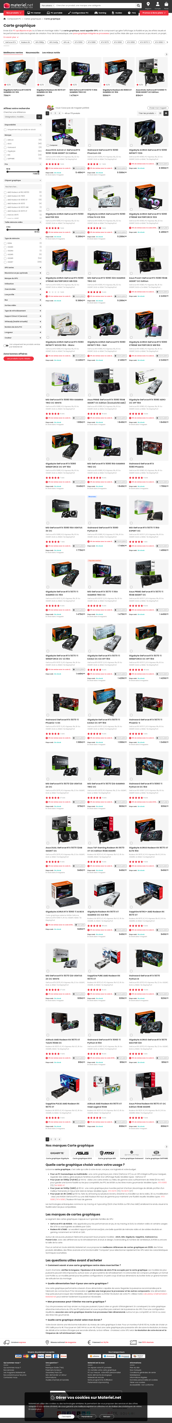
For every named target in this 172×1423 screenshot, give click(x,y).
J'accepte (66, 1416)
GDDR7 (24, 262)
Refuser (106, 1416)
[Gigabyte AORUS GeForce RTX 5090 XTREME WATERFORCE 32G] (148, 196)
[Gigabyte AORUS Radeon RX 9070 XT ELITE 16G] (148, 830)
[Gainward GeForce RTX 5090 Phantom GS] (107, 132)
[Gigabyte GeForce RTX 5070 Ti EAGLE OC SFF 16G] (107, 702)
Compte (158, 9)
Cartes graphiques (33, 18)
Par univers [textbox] (47, 5)
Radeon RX (25, 42)
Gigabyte (24, 151)
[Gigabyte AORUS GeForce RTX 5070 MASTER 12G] (148, 1022)
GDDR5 (24, 254)
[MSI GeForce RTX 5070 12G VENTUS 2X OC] (65, 766)
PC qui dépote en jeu (22, 30)
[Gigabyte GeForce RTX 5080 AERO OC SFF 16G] (148, 382)
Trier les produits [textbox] (146, 113)
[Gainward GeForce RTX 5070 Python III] (148, 958)
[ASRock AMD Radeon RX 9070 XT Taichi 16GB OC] (65, 1022)
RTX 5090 (78, 42)
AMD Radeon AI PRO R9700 (24, 192)
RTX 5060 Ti (160, 42)
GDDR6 (24, 258)
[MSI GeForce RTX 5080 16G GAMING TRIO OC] (107, 446)
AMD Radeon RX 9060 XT (24, 199)
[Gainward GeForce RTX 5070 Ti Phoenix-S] (148, 702)
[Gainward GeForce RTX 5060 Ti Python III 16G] (107, 1022)
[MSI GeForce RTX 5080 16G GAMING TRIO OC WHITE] (65, 382)
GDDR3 (24, 247)
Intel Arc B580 (24, 218)
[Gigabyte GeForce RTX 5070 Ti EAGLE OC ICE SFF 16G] (107, 638)
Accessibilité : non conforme (142, 1385)
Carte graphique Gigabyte (57, 1158)
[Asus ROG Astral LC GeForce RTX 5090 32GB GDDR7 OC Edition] (65, 132)
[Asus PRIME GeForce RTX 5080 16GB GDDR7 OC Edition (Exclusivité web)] (107, 382)
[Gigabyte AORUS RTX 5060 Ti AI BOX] (65, 894)
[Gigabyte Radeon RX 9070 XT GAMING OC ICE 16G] (107, 894)
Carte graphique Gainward (131, 1158)
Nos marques (135, 1370)
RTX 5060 (118, 42)
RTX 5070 (105, 42)
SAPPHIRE (24, 158)
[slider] (7, 172)
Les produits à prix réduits (18, 358)
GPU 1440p (53, 42)
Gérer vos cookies (137, 1382)
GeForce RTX (10, 42)
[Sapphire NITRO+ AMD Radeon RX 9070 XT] (148, 894)
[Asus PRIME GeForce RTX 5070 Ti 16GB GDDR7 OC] (148, 574)
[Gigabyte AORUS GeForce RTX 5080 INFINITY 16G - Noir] (107, 324)
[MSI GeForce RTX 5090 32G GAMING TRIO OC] (107, 260)
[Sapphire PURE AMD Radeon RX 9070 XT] (107, 958)
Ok (39, 117)
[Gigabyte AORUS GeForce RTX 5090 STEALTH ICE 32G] (107, 196)
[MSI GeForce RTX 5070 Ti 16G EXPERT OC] (148, 510)
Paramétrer (87, 1416)
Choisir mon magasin (158, 108)
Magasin (148, 9)
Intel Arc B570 (24, 215)
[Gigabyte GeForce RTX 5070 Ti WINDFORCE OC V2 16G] (65, 638)
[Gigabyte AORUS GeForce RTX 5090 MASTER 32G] (65, 196)
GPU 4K (66, 42)
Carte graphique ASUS (82, 1158)
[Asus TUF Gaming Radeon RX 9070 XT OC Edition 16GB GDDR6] (107, 830)
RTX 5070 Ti (145, 42)
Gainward (24, 147)
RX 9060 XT (60, 1185)
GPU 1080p (39, 42)
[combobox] (47, 5)
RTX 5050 (131, 42)
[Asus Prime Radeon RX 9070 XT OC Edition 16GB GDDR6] (148, 1086)
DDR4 (24, 243)
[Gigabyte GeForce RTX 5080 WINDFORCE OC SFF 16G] (65, 446)
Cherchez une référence (15, 112)
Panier (166, 9)
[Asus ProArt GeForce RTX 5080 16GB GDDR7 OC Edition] (148, 260)
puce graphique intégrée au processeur (91, 33)
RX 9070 (125, 1191)
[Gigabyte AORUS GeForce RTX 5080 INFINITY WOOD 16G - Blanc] (65, 324)
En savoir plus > (35, 1409)
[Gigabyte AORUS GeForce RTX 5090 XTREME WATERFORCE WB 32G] (65, 260)
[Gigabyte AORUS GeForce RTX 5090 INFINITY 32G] (148, 132)
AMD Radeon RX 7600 (24, 196)
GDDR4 (24, 250)
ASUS (24, 143)
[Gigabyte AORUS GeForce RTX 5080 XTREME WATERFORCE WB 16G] (148, 324)
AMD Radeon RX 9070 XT (24, 211)
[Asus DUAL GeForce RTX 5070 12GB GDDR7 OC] (65, 830)
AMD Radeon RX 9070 (24, 203)
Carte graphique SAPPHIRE (156, 1158)
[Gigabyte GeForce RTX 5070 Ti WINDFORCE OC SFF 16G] (148, 638)
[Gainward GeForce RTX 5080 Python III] (107, 510)
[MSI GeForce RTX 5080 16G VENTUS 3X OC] (65, 510)
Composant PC (14, 18)
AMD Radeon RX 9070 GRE (24, 207)
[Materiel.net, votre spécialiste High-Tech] (18, 5)
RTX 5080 (92, 42)
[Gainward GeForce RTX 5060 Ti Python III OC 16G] (148, 766)
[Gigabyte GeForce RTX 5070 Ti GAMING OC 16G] (65, 574)
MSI (24, 155)
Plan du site (134, 1367)
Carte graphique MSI (107, 1158)
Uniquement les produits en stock (21, 129)
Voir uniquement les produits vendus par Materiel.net (24, 345)
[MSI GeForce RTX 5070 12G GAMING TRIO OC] (107, 766)
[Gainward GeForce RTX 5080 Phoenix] (148, 446)
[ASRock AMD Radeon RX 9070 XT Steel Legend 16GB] (107, 1086)
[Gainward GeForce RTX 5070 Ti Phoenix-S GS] (65, 702)
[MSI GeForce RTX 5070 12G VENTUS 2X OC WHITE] (65, 958)
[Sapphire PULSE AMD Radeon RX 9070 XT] (65, 1086)
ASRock (24, 140)
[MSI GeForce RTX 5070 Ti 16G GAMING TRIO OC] (107, 574)
